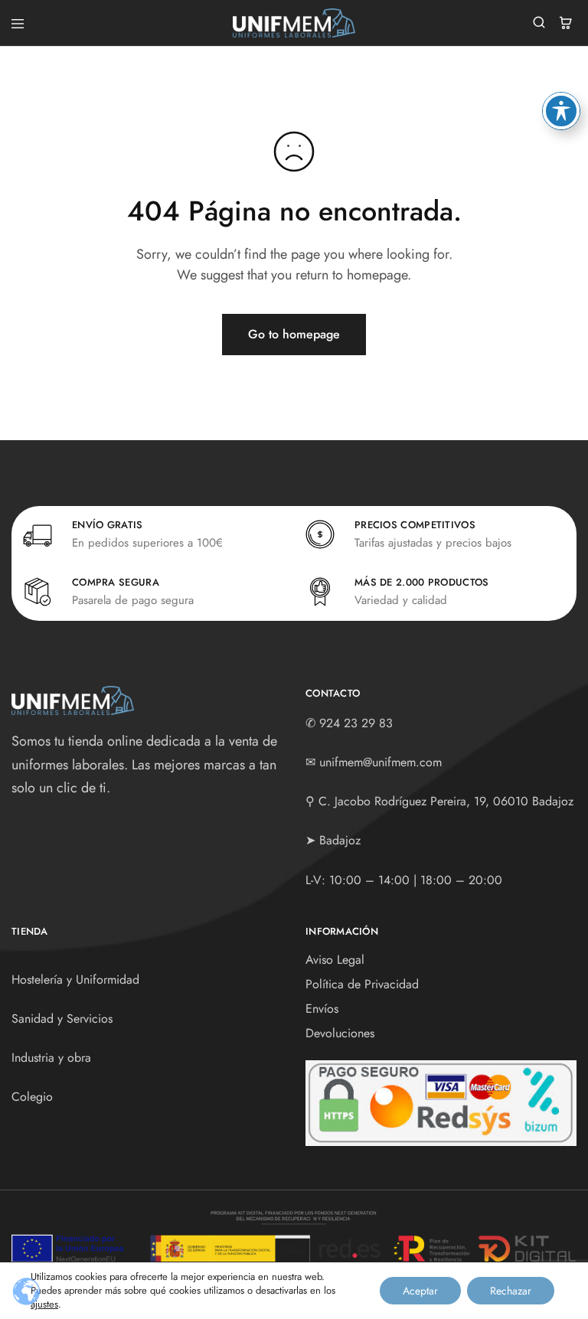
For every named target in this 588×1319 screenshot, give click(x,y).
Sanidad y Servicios (62, 1018)
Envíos (321, 1008)
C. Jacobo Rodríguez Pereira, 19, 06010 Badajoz (445, 801)
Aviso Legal (334, 959)
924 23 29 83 (356, 723)
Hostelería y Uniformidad (75, 979)
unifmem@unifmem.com (380, 762)
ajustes (44, 1304)
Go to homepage (294, 334)
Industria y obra (51, 1057)
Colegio (32, 1096)
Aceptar (420, 1290)
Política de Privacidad (362, 984)
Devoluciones (339, 1033)
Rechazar (510, 1290)
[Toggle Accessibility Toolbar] (561, 111)
